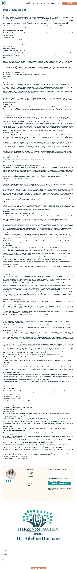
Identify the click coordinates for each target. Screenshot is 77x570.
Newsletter (53, 3)
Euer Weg (28, 3)
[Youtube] (6, 481)
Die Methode (35, 3)
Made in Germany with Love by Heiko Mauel (38, 498)
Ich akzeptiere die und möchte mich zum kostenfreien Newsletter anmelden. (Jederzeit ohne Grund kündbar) (58, 480)
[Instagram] (8, 481)
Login (58, 3)
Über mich (43, 3)
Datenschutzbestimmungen (61, 478)
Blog (48, 3)
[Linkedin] (10, 481)
